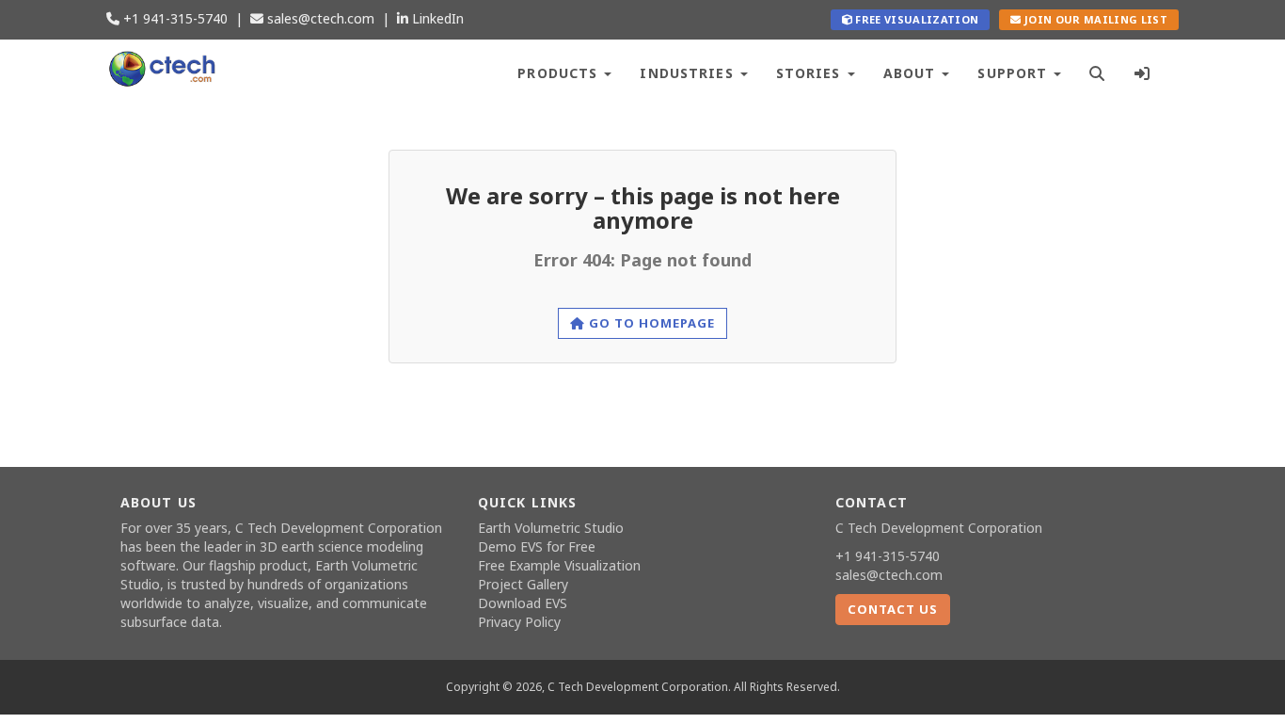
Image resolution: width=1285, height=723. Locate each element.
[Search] (1097, 71)
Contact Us (893, 609)
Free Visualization (915, 19)
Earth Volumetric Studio (551, 528)
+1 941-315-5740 (173, 18)
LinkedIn (436, 18)
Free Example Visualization (559, 565)
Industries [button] (689, 73)
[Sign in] (1142, 71)
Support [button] (1014, 73)
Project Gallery (523, 584)
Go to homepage (650, 322)
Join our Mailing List (1094, 19)
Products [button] (559, 73)
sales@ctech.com (318, 18)
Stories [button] (811, 73)
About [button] (912, 73)
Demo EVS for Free (536, 546)
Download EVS (522, 603)
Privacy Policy (519, 622)
